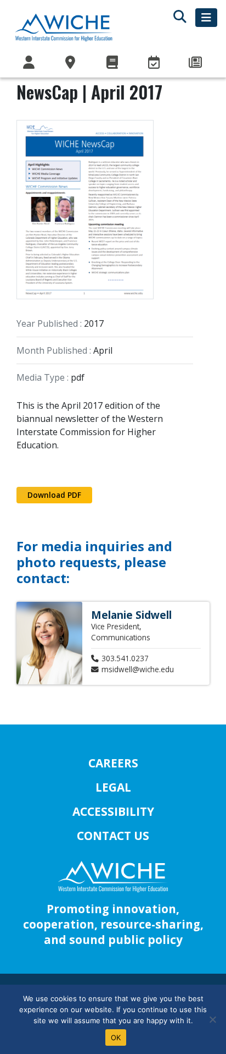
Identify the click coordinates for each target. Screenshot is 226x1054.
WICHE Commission (29, 62)
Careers (113, 763)
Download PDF (54, 495)
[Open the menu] (206, 17)
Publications (113, 62)
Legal (113, 787)
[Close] (212, 1019)
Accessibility (113, 811)
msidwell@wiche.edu (137, 669)
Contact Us (113, 835)
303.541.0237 (125, 658)
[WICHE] (63, 27)
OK (116, 1037)
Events (155, 62)
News (196, 62)
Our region (71, 62)
